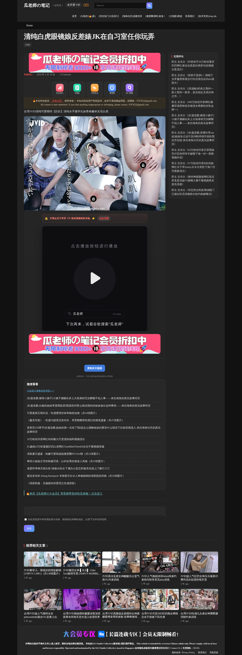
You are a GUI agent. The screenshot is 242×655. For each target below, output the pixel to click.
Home (29, 25)
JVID (27, 45)
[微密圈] (112, 89)
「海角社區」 (57, 101)
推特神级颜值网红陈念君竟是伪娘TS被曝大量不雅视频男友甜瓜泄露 (193, 180)
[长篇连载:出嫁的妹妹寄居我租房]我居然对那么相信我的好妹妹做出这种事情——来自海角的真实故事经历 (88, 405)
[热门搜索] (129, 89)
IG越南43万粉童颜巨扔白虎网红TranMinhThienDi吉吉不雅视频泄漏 (65, 446)
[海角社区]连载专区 (132, 16)
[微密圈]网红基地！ (156, 16)
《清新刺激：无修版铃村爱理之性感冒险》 (52, 483)
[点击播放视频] (94, 278)
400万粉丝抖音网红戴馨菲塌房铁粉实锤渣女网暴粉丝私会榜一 (193, 106)
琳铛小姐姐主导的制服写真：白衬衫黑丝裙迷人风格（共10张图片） (66, 461)
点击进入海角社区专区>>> (40, 391)
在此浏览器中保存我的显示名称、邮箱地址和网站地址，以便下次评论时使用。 (68, 519)
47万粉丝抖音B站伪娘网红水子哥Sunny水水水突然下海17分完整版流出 (193, 167)
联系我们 (190, 16)
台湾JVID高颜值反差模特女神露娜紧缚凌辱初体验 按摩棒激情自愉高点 (121, 617)
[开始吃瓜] (95, 89)
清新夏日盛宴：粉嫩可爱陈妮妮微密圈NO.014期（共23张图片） (64, 453)
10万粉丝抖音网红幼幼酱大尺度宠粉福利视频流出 (56, 439)
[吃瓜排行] (60, 89)
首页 (74, 16)
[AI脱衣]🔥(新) (87, 16)
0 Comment (65, 74)
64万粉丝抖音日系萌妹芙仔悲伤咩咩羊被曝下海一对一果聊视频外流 (193, 153)
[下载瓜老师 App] (86, 5)
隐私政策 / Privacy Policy (183, 652)
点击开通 (104, 218)
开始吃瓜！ (29, 74)
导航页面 (214, 652)
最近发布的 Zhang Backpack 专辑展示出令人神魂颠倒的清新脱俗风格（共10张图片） (76, 475)
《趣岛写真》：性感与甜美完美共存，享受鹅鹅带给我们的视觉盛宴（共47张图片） (75, 420)
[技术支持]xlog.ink (207, 16)
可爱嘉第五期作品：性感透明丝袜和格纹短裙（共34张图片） (62, 413)
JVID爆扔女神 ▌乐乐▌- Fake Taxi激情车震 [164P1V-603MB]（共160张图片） (80, 574)
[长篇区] (77, 89)
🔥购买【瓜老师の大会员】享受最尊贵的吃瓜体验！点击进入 (64, 493)
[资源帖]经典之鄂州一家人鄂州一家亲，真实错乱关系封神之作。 (193, 92)
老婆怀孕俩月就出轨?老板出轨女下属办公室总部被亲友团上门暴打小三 (68, 468)
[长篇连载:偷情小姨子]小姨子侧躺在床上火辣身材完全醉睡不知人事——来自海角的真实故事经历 (83, 398)
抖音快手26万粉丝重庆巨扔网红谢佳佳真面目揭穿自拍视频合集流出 (193, 65)
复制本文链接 (94, 368)
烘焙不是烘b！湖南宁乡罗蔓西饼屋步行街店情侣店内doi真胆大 (193, 79)
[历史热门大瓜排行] (109, 16)
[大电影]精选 (175, 16)
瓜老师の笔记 (37, 5)
